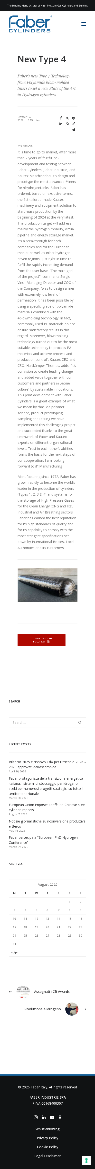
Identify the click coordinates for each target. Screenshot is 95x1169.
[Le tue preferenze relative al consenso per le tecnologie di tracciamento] (86, 1160)
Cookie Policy (47, 1147)
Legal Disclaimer (47, 1156)
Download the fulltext (42, 640)
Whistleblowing (48, 1129)
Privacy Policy (47, 1138)
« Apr (14, 952)
